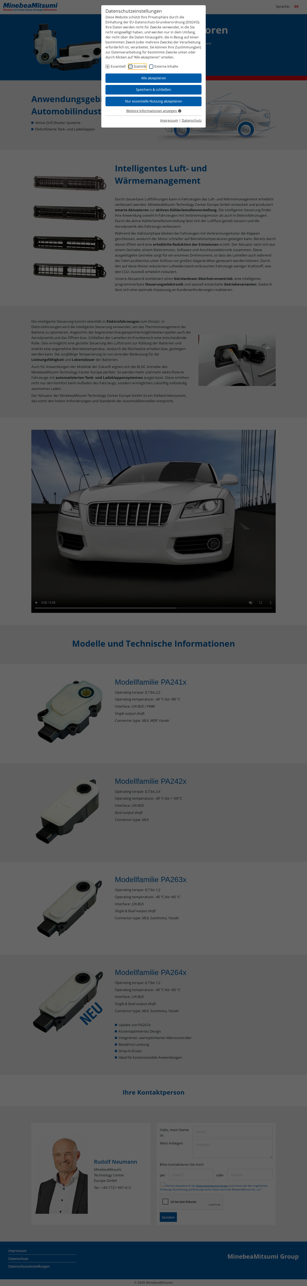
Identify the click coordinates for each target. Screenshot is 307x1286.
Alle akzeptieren (153, 78)
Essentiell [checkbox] (118, 66)
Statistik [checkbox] (140, 66)
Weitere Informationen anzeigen (152, 111)
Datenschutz (192, 120)
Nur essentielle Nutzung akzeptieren (153, 101)
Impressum (169, 120)
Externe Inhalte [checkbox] (166, 66)
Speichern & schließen (153, 89)
